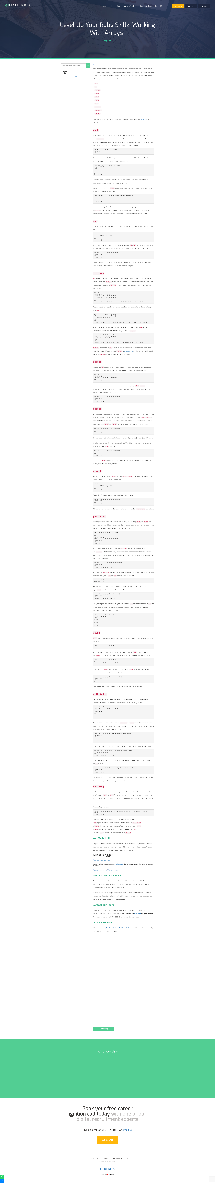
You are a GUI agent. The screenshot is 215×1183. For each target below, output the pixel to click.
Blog (118, 6)
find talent (191, 6)
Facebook (109, 928)
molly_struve (103, 870)
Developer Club (146, 6)
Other (75, 76)
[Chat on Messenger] (2, 1181)
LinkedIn (116, 928)
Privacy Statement (107, 1165)
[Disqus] (123, 960)
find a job (204, 6)
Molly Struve (119, 864)
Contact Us (159, 6)
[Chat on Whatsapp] (2, 1177)
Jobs (111, 6)
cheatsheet (144, 119)
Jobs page (137, 914)
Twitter (121, 928)
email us (127, 1130)
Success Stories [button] (130, 6)
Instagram (129, 928)
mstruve (115, 870)
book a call (178, 6)
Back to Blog (104, 1029)
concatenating (128, 351)
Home (104, 6)
